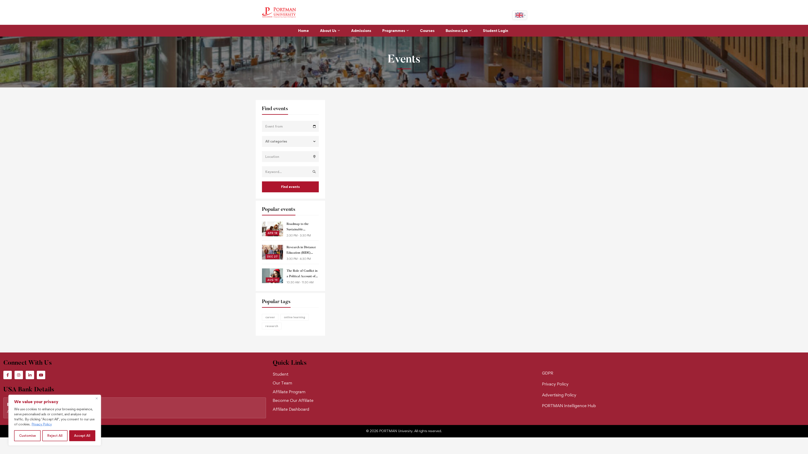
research (271, 326)
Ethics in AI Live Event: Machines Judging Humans (527, 154)
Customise (27, 436)
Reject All (54, 436)
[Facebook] (7, 375)
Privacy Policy (42, 424)
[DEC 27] (272, 248)
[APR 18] (272, 224)
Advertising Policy (559, 394)
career (270, 317)
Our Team (282, 382)
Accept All (82, 436)
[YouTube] (41, 375)
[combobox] (520, 15)
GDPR (547, 373)
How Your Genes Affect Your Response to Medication (470, 229)
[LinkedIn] (30, 375)
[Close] (96, 398)
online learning (294, 317)
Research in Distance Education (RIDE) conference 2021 (301, 253)
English (519, 15)
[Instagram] (19, 375)
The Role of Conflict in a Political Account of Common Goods (302, 276)
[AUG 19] (272, 271)
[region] (54, 420)
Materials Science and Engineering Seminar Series (413, 304)
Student (280, 374)
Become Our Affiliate (293, 400)
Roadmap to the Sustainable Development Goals (300, 230)
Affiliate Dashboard (291, 409)
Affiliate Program (289, 391)
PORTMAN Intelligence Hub (569, 405)
